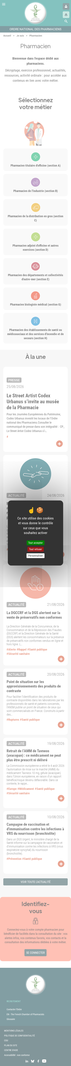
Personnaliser (35, 555)
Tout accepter (35, 542)
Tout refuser (35, 549)
